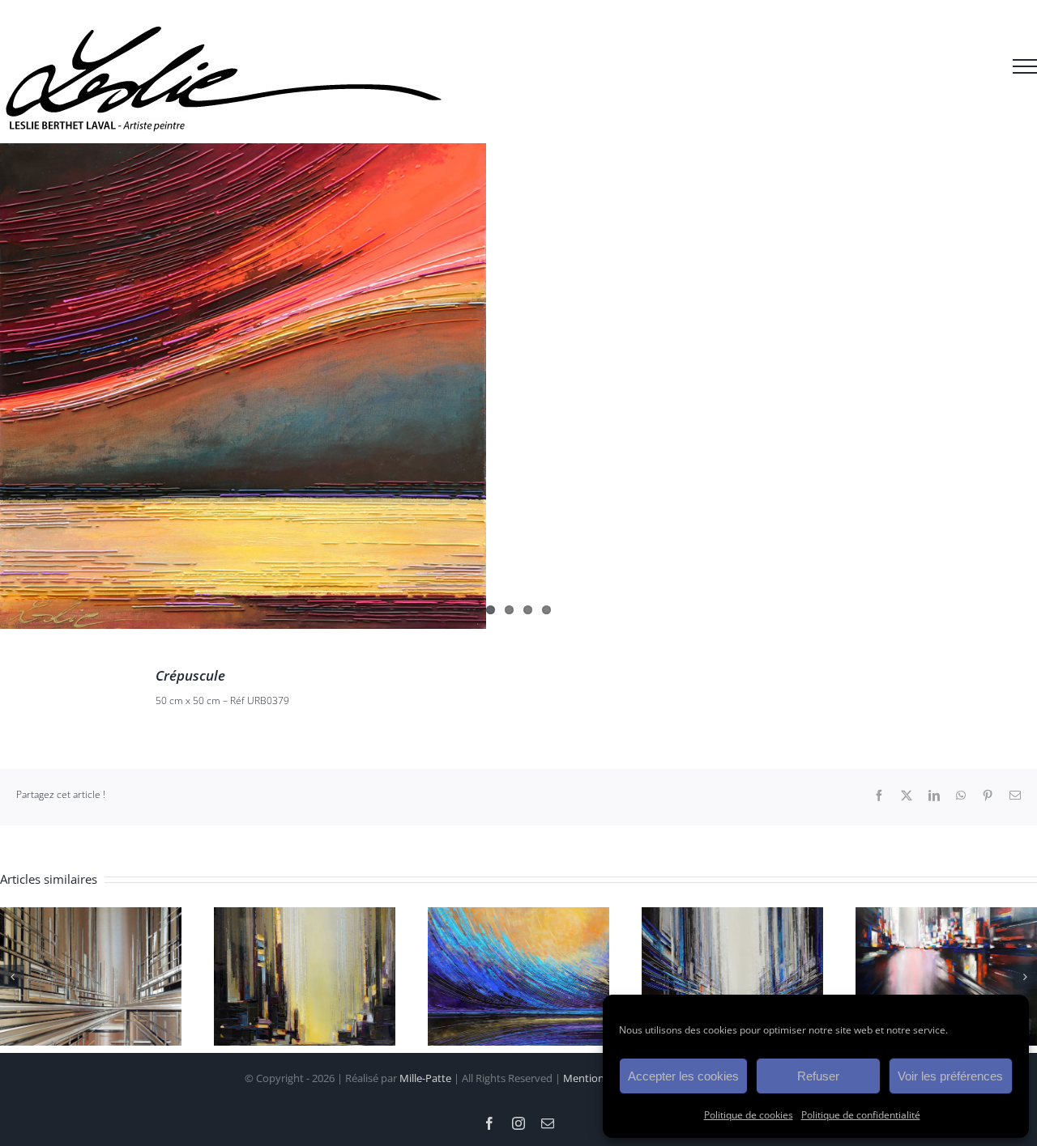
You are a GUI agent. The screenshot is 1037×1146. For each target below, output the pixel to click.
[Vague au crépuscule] (518, 916)
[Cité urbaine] (304, 916)
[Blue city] (732, 916)
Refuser (818, 1076)
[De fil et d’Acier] (90, 916)
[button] (12, 977)
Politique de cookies (748, 1115)
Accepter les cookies (683, 1076)
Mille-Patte (425, 1078)
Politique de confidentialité (860, 1115)
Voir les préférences (950, 1076)
